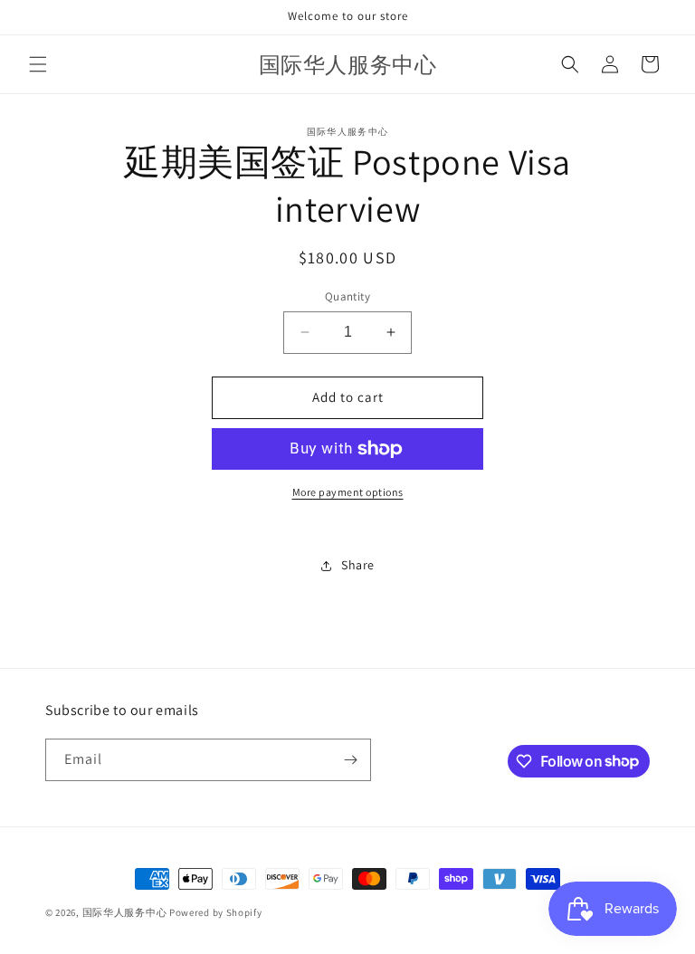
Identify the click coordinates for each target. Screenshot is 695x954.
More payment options (348, 492)
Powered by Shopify (215, 912)
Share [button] (358, 565)
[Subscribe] (350, 760)
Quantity (347, 296)
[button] (38, 64)
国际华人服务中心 (124, 912)
